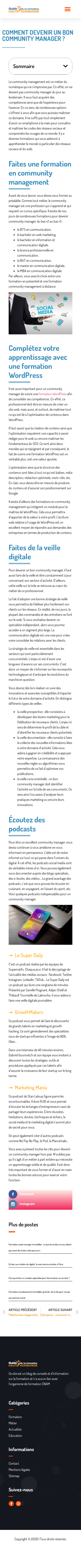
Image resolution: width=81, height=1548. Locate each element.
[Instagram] (18, 1503)
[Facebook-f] (11, 1503)
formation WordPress (53, 394)
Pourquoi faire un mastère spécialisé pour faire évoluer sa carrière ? (39, 1278)
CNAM (46, 1384)
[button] (67, 9)
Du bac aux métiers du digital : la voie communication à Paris (36, 1264)
